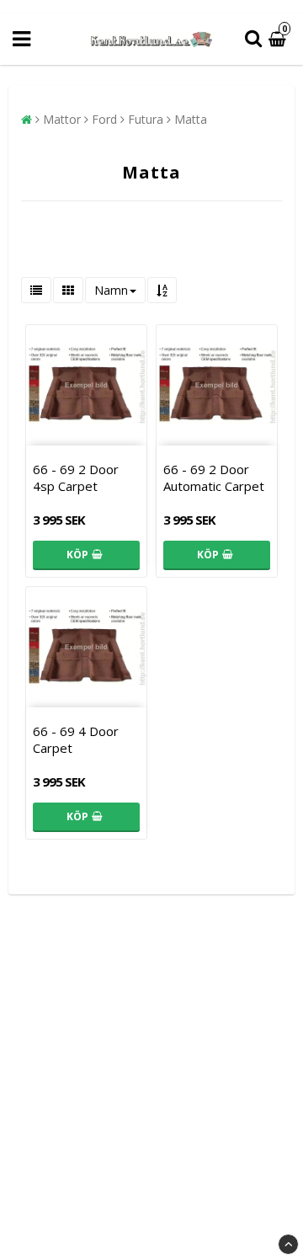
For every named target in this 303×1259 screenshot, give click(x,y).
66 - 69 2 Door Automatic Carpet (213, 477)
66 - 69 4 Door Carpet (76, 739)
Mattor (62, 119)
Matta (190, 119)
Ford (104, 119)
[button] (279, 39)
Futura (145, 119)
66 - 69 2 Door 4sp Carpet (76, 477)
